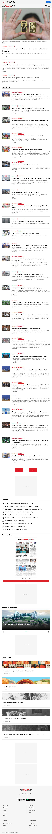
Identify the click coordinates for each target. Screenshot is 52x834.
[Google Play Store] (30, 800)
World (4, 810)
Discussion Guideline (33, 825)
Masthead (5, 820)
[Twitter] (27, 793)
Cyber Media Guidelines (7, 823)
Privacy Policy (31, 823)
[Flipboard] (30, 793)
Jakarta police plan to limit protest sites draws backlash (19, 514)
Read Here (26, 581)
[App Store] (21, 799)
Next (33, 469)
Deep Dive (31, 805)
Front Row (31, 807)
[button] (48, 632)
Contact (4, 825)
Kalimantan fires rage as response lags (14, 520)
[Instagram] (23, 793)
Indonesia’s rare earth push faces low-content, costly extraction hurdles (23, 509)
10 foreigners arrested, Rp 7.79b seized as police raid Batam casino (21, 506)
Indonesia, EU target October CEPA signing (16, 529)
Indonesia (5, 805)
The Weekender (32, 810)
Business (5, 807)
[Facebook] (25, 793)
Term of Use (31, 828)
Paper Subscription (32, 820)
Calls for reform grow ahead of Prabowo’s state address (19, 503)
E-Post (30, 812)
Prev (19, 469)
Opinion (5, 812)
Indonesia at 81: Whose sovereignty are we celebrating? (19, 512)
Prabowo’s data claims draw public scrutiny (16, 526)
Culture (5, 815)
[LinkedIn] (20, 793)
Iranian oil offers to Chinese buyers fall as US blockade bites (20, 523)
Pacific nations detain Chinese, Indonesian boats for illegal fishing (21, 517)
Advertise (4, 828)
